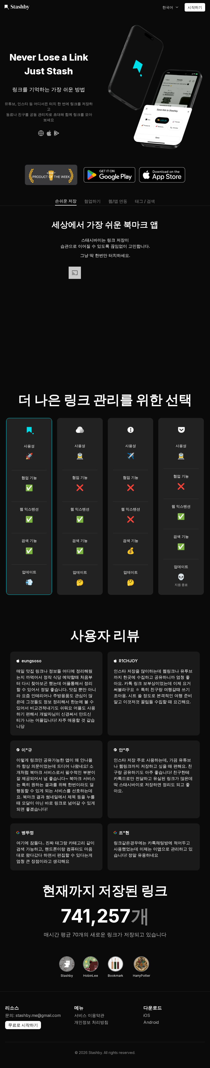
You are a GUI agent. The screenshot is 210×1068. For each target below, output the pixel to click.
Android (151, 1022)
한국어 (167, 7)
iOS (146, 1015)
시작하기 (195, 7)
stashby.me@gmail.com (38, 1015)
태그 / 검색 (145, 201)
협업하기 (92, 201)
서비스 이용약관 (89, 1015)
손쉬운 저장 (66, 200)
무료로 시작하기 (23, 1025)
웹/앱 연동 (117, 201)
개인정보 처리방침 (91, 1022)
